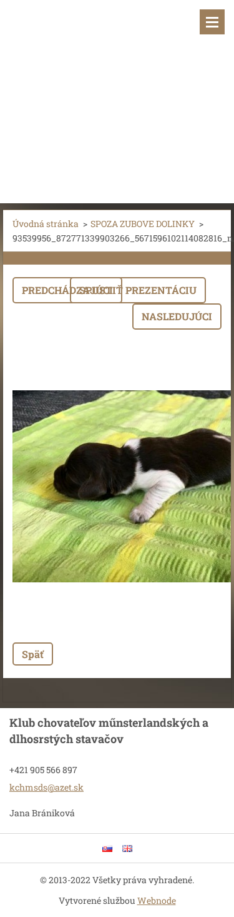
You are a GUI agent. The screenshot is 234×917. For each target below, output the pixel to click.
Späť (33, 654)
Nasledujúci (177, 316)
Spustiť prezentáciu (138, 289)
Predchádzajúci (67, 289)
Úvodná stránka (45, 224)
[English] (127, 848)
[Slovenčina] (107, 848)
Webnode (156, 900)
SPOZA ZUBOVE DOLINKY (142, 224)
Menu (212, 21)
